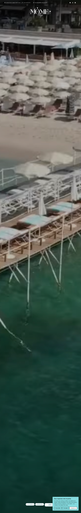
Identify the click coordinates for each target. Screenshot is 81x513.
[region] (66, 504)
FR (74, 12)
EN (75, 12)
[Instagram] (73, 3)
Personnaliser (57, 508)
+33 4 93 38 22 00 (26, 2)
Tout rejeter (65, 508)
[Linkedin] (75, 3)
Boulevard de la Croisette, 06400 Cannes (13, 2)
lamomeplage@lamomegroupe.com (41, 2)
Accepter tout (73, 508)
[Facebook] (70, 3)
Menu (70, 12)
